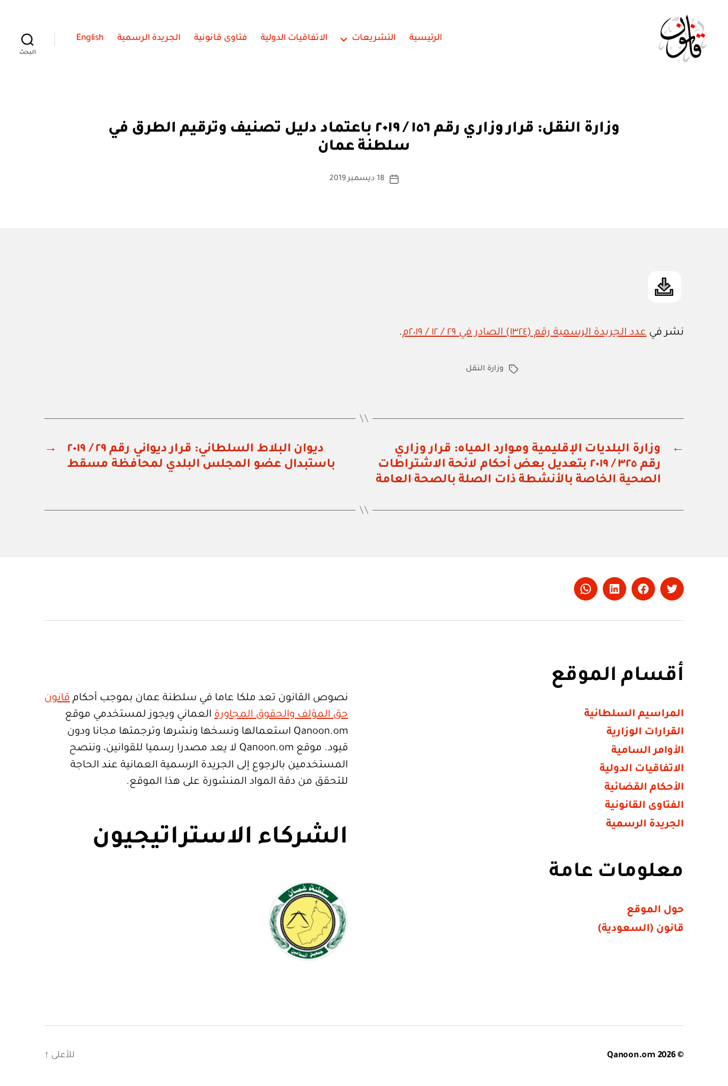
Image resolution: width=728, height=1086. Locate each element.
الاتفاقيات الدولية (294, 38)
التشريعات (374, 38)
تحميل (664, 287)
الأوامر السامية (647, 751)
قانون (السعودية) (641, 929)
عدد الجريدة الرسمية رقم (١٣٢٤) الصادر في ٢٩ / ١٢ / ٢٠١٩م (524, 332)
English (90, 38)
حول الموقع (655, 910)
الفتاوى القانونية (644, 806)
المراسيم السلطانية (634, 714)
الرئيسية (425, 38)
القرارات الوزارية (645, 732)
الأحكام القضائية (644, 787)
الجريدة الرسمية (149, 38)
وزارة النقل (485, 369)
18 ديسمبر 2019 (356, 179)
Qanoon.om (631, 1055)
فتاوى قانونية (220, 38)
